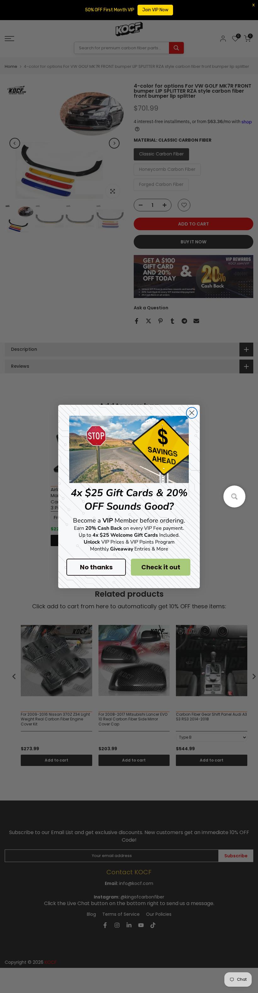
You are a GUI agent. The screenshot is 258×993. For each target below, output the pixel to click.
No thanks (96, 567)
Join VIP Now (155, 10)
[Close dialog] (191, 412)
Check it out (160, 567)
